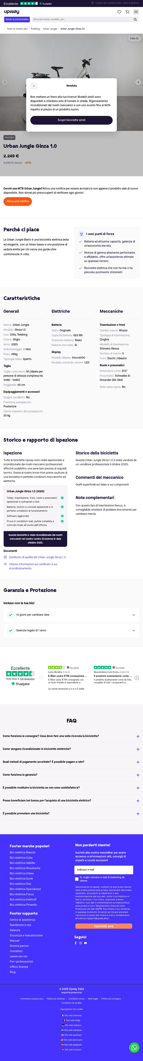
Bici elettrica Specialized (25, 889)
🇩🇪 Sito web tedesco (71, 1025)
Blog (12, 972)
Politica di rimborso (56, 999)
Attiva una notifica (17, 201)
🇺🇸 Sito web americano (71, 1040)
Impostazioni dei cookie (71, 1009)
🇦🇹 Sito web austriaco (71, 1035)
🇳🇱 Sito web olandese (71, 1030)
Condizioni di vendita (71, 1003)
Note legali (93, 999)
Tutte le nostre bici (17, 29)
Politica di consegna (111, 999)
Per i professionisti (21, 961)
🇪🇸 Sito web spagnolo (71, 1045)
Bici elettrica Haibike (22, 863)
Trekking (35, 29)
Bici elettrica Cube (21, 858)
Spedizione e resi (20, 925)
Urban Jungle (50, 29)
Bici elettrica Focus (22, 894)
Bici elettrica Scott (21, 878)
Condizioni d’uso (76, 999)
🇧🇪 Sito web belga (71, 1021)
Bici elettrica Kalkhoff (23, 899)
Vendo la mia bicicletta (17, 19)
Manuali (15, 941)
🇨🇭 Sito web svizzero (71, 1050)
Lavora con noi (18, 956)
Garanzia (15, 930)
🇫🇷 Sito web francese (71, 1016)
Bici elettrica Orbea (21, 873)
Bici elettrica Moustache (25, 868)
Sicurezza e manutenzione (26, 935)
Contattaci (16, 951)
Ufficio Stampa (19, 967)
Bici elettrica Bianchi (22, 852)
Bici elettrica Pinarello (23, 905)
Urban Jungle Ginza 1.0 (72, 29)
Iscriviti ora (103, 926)
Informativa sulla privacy (31, 999)
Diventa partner (19, 946)
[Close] (74, 2)
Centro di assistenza (22, 920)
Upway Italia (76, 989)
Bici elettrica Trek (20, 884)
